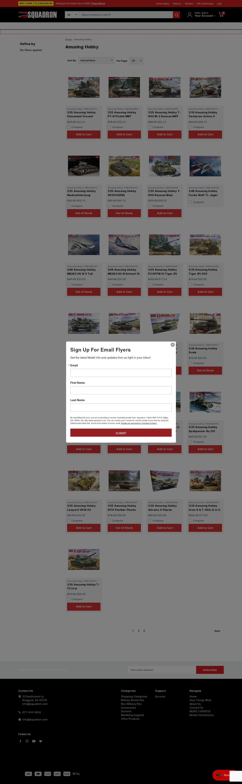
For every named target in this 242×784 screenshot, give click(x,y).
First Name (77, 382)
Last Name (77, 399)
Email (74, 365)
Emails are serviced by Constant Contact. (139, 422)
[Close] (173, 345)
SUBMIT (121, 433)
